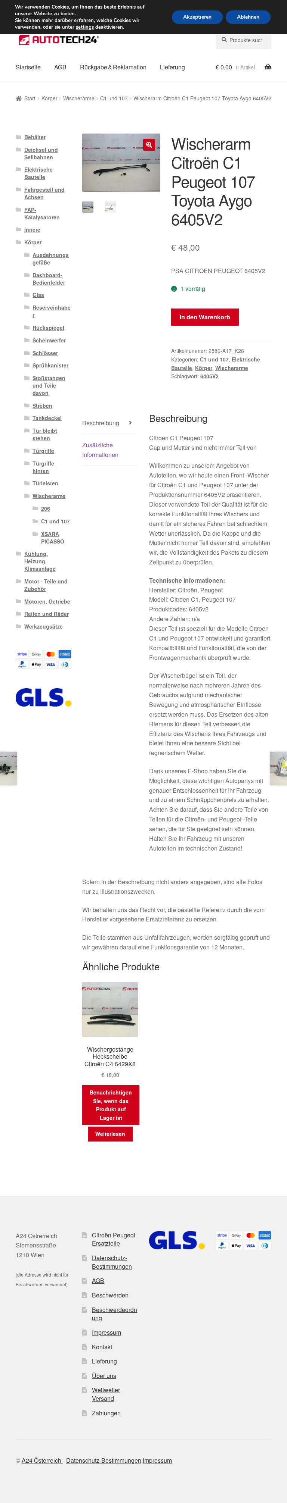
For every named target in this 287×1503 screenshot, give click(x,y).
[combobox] (243, 40)
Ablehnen (248, 17)
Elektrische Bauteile (38, 173)
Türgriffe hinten (43, 467)
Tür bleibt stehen (45, 434)
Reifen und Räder (46, 613)
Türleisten (45, 483)
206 (45, 508)
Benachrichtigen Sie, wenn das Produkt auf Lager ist (111, 1105)
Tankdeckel (47, 418)
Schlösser (45, 353)
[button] (149, 145)
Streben (42, 405)
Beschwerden (110, 1295)
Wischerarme (79, 98)
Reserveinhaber (52, 311)
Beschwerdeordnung (114, 1313)
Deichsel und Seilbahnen (41, 153)
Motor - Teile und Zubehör (46, 584)
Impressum (106, 1332)
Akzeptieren (197, 17)
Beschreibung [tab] (100, 423)
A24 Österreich (42, 1460)
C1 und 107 (114, 98)
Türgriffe (43, 450)
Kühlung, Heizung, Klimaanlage (40, 561)
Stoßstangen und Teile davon (49, 385)
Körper (49, 98)
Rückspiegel (48, 327)
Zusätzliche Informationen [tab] (100, 450)
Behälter (35, 137)
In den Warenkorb (205, 317)
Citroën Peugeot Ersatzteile (113, 1239)
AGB (60, 67)
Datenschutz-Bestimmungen (112, 1262)
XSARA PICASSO (52, 537)
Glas (38, 294)
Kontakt (102, 1347)
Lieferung (172, 67)
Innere (32, 229)
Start (30, 98)
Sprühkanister (50, 365)
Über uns (104, 1375)
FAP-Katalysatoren (42, 213)
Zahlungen (106, 1413)
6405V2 (209, 376)
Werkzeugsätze (43, 626)
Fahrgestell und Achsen (44, 193)
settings (85, 27)
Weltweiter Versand (106, 1394)
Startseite (28, 67)
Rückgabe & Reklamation (113, 67)
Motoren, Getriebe (47, 601)
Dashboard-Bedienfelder (49, 278)
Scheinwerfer (49, 340)
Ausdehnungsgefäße (51, 258)
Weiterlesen (110, 1133)
